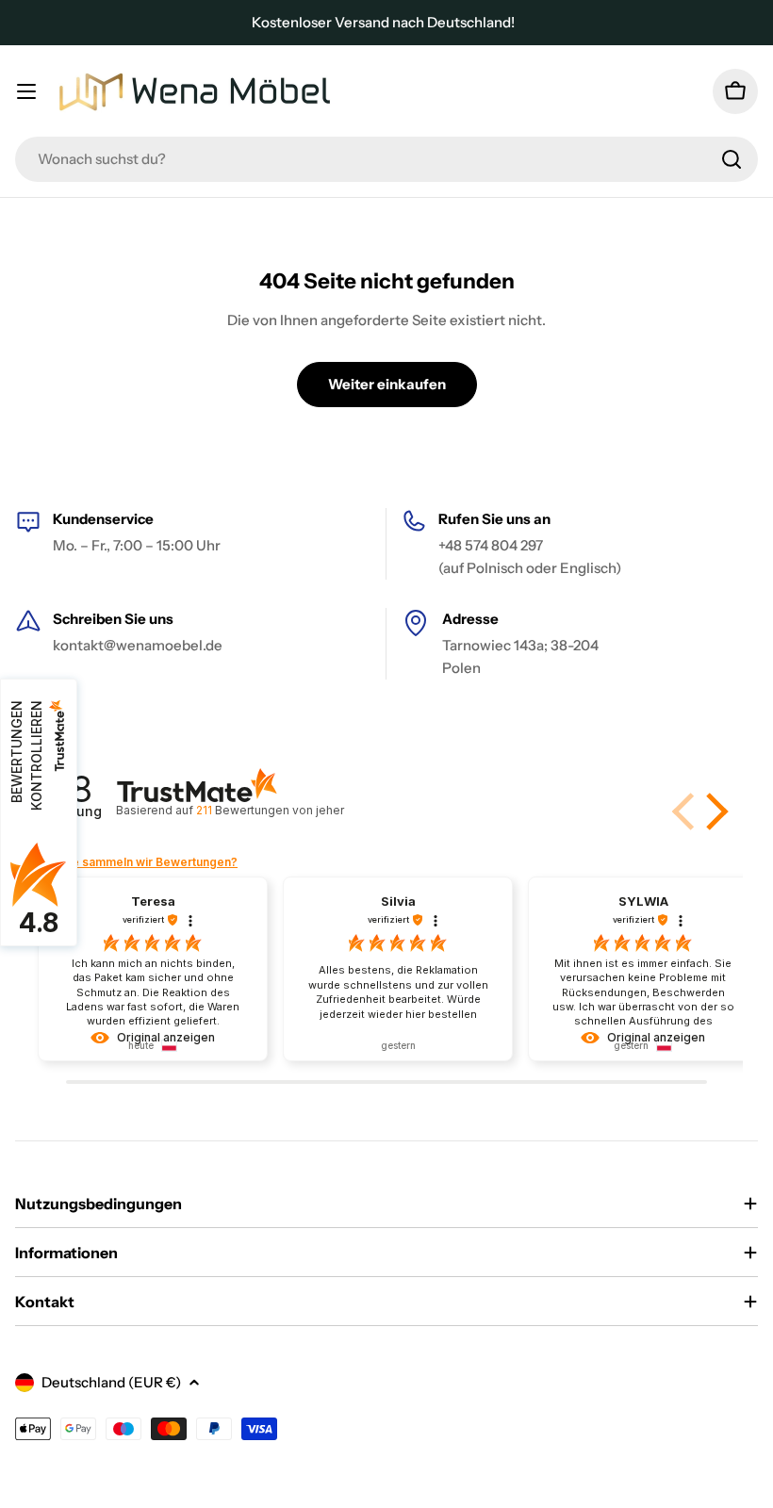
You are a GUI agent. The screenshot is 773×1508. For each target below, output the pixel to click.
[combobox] (386, 159)
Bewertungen (269, 810)
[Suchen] (731, 159)
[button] (713, 811)
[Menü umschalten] (26, 91)
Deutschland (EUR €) (111, 1382)
